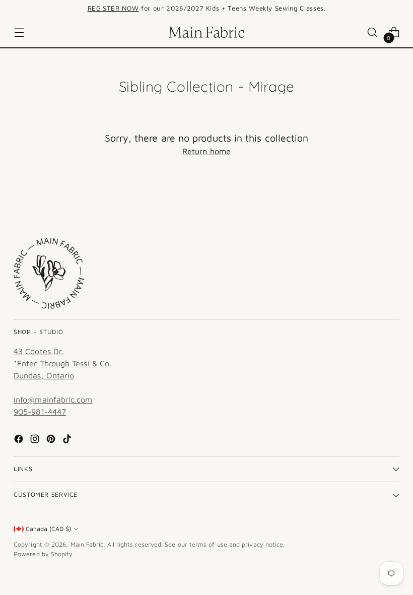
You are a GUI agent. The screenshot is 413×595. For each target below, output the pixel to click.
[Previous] (63, 8)
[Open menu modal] (19, 32)
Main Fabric (87, 544)
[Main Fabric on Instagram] (36, 440)
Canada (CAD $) (48, 529)
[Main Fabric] (206, 32)
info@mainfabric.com (53, 399)
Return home (206, 151)
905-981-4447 (40, 411)
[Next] (349, 8)
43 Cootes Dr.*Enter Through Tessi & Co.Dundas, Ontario (62, 363)
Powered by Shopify (43, 554)
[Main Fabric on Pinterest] (52, 440)
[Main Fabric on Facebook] (20, 440)
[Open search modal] (372, 32)
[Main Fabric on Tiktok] (68, 440)
